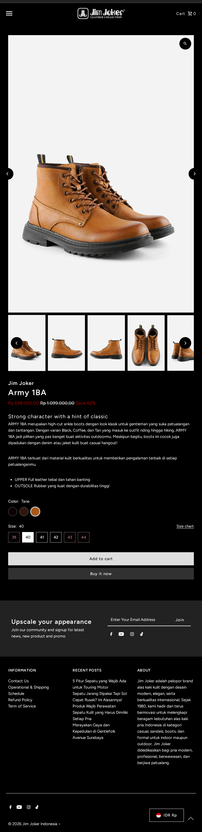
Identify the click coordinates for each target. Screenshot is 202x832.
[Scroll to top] (191, 818)
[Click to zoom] (185, 44)
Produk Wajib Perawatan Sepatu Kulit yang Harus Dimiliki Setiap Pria (100, 712)
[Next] (194, 174)
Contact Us (18, 681)
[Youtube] (121, 635)
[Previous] (7, 174)
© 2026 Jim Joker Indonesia (33, 824)
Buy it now (101, 573)
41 (42, 537)
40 (28, 537)
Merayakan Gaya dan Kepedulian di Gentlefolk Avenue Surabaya (94, 731)
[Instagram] (132, 635)
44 (83, 537)
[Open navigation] (38, 13)
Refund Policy (20, 699)
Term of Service (22, 706)
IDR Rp (170, 815)
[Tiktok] (141, 635)
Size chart (185, 526)
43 (70, 537)
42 (56, 537)
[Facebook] (111, 635)
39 (14, 537)
